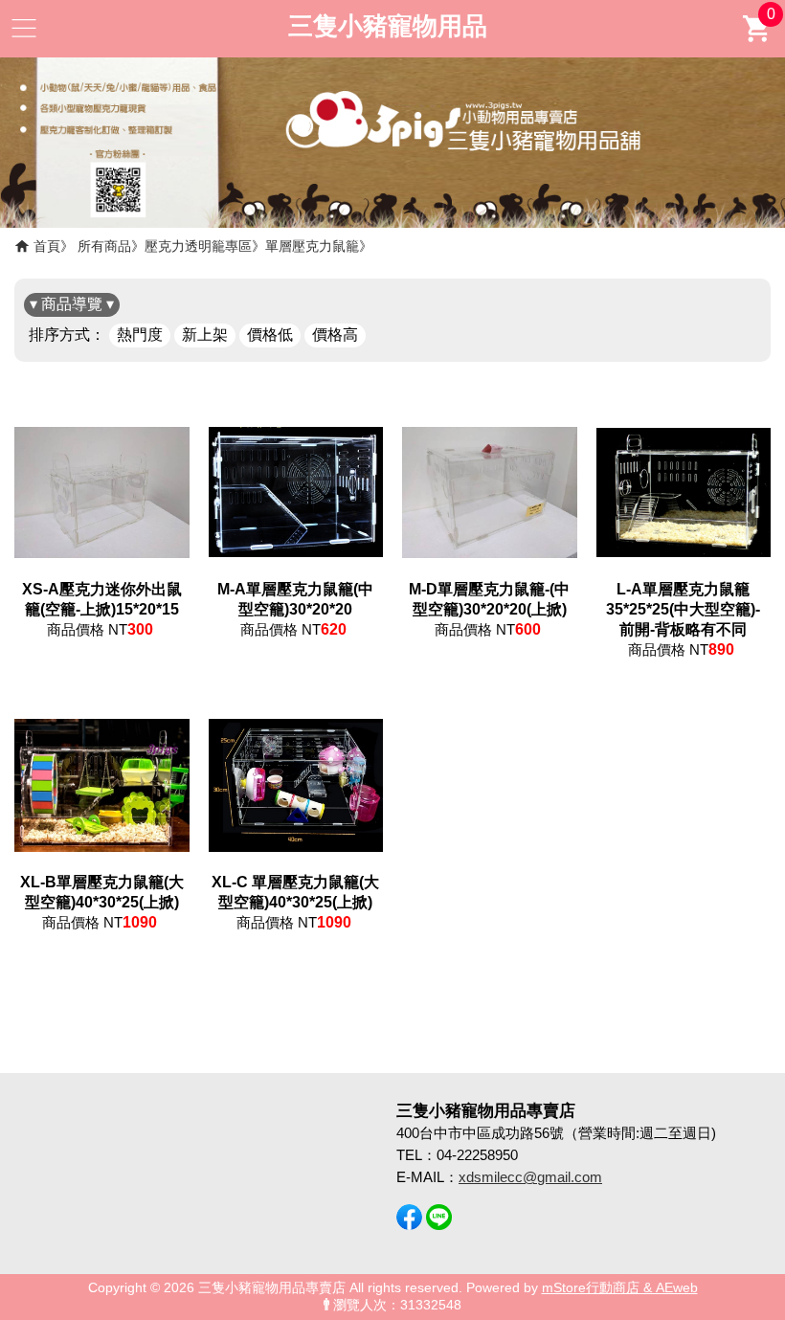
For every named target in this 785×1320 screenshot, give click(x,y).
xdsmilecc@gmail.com (530, 1177)
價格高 (335, 334)
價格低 (270, 334)
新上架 (205, 334)
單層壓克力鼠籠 (312, 246)
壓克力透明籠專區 (198, 246)
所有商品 (104, 246)
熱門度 (140, 334)
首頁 (47, 246)
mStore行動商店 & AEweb (620, 1288)
